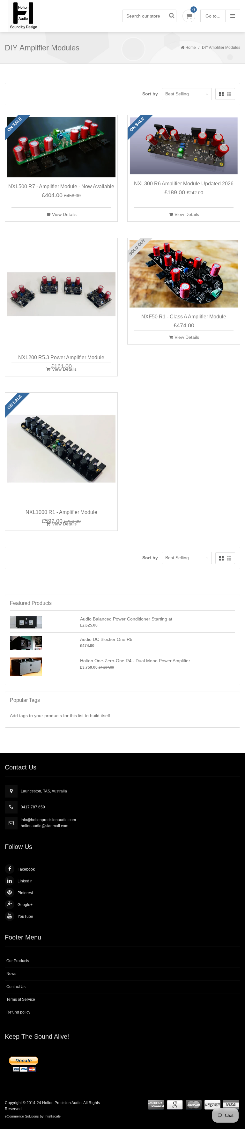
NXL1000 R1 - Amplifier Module (61, 512)
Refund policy (18, 1012)
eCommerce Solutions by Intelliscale (33, 1116)
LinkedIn (25, 881)
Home (190, 47)
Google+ (25, 904)
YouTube (25, 916)
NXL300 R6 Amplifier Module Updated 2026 (184, 183)
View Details (64, 214)
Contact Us (16, 986)
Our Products (17, 961)
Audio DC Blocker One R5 (106, 639)
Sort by (150, 93)
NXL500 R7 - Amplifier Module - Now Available (61, 186)
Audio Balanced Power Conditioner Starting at (126, 618)
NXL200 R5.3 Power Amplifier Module (61, 357)
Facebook (26, 869)
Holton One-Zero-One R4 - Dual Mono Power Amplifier (135, 660)
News (11, 973)
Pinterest (25, 893)
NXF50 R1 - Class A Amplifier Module (183, 316)
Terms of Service (20, 999)
